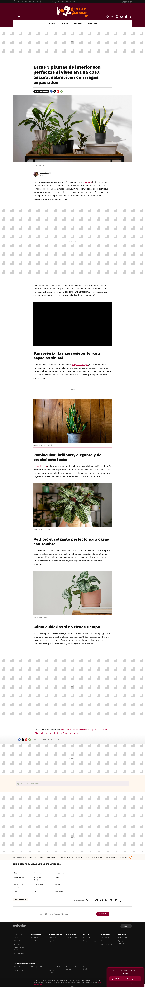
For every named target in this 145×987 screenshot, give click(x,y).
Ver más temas (20, 900)
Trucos (64, 23)
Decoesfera (105, 941)
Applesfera (18, 944)
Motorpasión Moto (89, 941)
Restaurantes (59, 873)
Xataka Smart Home (19, 949)
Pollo (16, 891)
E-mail (61, 91)
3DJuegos (34, 937)
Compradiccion (106, 944)
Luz (60, 739)
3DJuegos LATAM (37, 967)
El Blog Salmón (123, 937)
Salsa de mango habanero (48, 857)
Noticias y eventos (41, 873)
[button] (45, 173)
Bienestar (58, 884)
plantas (88, 182)
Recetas (78, 23)
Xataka (16, 937)
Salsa (36, 891)
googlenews (126, 16)
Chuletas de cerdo (66, 857)
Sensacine (52, 937)
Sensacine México (55, 967)
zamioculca (41, 466)
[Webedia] (19, 925)
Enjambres (38, 884)
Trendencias (105, 937)
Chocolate (58, 891)
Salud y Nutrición (21, 877)
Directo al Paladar (72, 937)
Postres (92, 23)
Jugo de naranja (111, 857)
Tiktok (130, 16)
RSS (106, 900)
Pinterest (107, 16)
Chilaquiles (33, 857)
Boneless (79, 857)
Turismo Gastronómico (40, 878)
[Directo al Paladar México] (72, 11)
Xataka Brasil (18, 970)
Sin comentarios (42, 91)
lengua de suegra (80, 364)
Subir (125, 926)
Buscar (23, 16)
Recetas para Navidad (19, 885)
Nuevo (18, 16)
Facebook (112, 16)
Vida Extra (35, 941)
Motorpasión (87, 937)
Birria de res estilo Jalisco (94, 857)
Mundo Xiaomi (19, 953)
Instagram (116, 16)
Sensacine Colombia (52, 971)
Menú (14, 16)
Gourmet (17, 873)
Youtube (121, 16)
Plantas (52, 739)
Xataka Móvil (18, 941)
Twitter (54, 91)
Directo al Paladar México (72, 968)
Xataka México (19, 967)
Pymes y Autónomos (122, 942)
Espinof (51, 941)
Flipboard (58, 91)
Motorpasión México (87, 968)
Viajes (51, 23)
